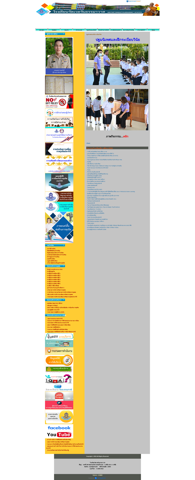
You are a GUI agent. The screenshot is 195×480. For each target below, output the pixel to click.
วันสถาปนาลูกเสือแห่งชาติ (94, 217)
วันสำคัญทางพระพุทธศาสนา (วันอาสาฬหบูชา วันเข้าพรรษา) (103, 207)
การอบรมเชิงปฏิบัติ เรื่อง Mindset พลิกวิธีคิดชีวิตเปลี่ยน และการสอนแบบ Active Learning (111, 191)
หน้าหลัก (41, 30)
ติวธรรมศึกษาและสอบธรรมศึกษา (96, 181)
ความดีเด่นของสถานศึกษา (116, 30)
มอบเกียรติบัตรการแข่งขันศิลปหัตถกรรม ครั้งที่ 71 (100, 153)
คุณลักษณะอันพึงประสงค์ (91, 30)
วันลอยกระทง (91, 187)
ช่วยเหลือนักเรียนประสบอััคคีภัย (95, 213)
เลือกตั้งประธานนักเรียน (93, 163)
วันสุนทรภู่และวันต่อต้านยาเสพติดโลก (97, 219)
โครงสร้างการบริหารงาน (103, 30)
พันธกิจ (66, 30)
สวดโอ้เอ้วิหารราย (92, 157)
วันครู (88, 170)
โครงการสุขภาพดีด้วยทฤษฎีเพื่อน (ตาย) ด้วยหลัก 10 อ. (101, 199)
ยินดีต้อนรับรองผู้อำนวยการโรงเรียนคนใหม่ (99, 193)
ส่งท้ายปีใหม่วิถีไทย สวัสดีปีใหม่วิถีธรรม (97, 174)
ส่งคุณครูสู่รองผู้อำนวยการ (94, 177)
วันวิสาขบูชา (90, 223)
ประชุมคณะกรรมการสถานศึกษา (96, 179)
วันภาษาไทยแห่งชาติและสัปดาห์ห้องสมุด (98, 205)
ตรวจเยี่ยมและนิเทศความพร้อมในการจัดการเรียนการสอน (102, 227)
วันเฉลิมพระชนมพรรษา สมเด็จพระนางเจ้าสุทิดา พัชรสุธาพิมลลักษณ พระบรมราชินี (109, 225)
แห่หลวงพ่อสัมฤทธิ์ (92, 185)
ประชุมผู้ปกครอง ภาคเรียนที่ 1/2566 (96, 229)
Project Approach (92, 197)
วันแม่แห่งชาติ (91, 203)
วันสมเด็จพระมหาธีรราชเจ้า (94, 189)
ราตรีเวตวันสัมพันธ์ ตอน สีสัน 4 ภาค (97, 151)
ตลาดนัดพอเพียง (91, 215)
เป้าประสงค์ (79, 30)
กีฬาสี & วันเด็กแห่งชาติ (93, 172)
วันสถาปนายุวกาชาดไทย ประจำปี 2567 (97, 168)
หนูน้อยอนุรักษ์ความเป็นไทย (94, 211)
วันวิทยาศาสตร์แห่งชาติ (93, 201)
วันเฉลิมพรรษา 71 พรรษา (94, 209)
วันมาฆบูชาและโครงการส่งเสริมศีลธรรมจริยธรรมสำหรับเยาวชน (104, 159)
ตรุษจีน (89, 161)
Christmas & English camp (94, 175)
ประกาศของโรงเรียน (128, 30)
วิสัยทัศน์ (54, 30)
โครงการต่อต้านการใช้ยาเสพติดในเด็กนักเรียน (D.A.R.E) (102, 155)
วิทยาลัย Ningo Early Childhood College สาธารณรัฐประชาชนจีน (104, 165)
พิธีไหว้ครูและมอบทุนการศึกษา (95, 221)
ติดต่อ (153, 30)
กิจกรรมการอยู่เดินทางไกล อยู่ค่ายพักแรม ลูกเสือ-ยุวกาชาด (103, 195)
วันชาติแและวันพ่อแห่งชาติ (94, 183)
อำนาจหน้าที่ (141, 30)
